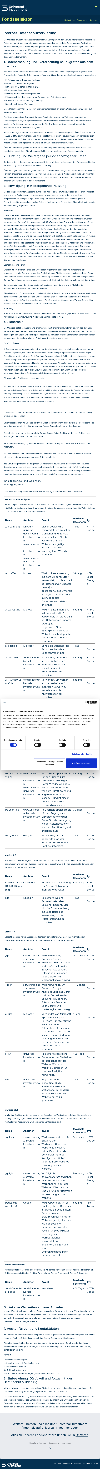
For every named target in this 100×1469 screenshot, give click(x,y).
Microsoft (28, 573)
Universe (82, 1435)
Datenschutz (54, 1443)
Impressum (66, 1443)
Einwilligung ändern (15, 484)
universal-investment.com (60, 1427)
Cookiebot (66, 491)
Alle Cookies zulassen (81, 763)
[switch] (37, 745)
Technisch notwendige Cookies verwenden (49, 763)
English (95, 20)
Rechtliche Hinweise (38, 1443)
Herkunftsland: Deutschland (76, 20)
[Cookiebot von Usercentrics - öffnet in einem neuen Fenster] (86, 702)
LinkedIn (28, 526)
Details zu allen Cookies (82, 754)
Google (27, 835)
